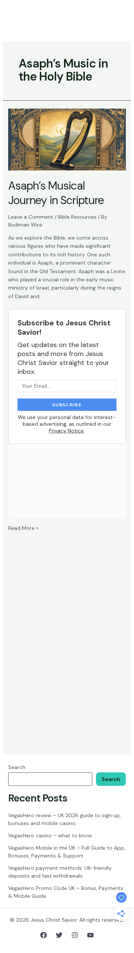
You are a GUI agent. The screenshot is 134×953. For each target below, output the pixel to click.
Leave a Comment (30, 216)
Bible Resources (77, 216)
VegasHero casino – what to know (50, 835)
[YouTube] (90, 935)
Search (16, 767)
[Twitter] (59, 935)
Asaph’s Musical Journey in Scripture (56, 192)
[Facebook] (43, 935)
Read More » (23, 528)
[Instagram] (74, 935)
